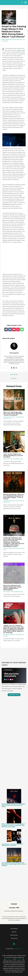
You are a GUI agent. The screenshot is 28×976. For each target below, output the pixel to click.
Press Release (14, 928)
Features (14, 931)
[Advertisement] (14, 713)
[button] (22, 2)
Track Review (19, 417)
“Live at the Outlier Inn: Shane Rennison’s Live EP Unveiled (13, 455)
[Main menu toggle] (25, 2)
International (12, 39)
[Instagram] (14, 368)
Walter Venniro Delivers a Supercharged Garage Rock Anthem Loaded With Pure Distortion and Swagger (13, 825)
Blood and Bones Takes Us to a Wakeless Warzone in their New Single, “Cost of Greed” (13, 497)
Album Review (5, 39)
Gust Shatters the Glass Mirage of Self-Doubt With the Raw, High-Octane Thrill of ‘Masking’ (14, 864)
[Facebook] (11, 368)
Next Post (14, 378)
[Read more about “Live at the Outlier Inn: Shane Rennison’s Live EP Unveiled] (14, 441)
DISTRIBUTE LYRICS (14, 694)
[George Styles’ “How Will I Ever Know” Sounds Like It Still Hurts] (14, 836)
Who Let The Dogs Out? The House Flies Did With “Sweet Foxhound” (13, 413)
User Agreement (9, 959)
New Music (19, 39)
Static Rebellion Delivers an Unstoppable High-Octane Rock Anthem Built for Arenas (13, 805)
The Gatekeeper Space (17, 948)
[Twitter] (16, 368)
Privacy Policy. (19, 959)
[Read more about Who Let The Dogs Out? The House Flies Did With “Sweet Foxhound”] (14, 399)
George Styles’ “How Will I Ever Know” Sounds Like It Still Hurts (12, 844)
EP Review (5, 548)
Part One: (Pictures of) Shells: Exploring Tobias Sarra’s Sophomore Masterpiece (12, 588)
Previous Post (14, 374)
